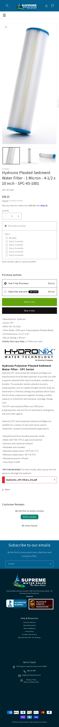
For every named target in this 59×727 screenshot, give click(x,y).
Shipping (5, 201)
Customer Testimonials (29, 634)
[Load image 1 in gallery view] (11, 155)
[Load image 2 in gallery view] (29, 155)
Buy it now (29, 310)
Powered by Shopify (40, 722)
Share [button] (7, 489)
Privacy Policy (29, 631)
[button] (7, 6)
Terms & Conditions (29, 622)
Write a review (29, 516)
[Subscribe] (50, 564)
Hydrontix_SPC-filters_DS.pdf (21, 480)
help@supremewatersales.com (31, 675)
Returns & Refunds (29, 628)
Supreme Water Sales (25, 722)
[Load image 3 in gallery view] (47, 155)
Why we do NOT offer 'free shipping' (29, 637)
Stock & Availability (29, 625)
